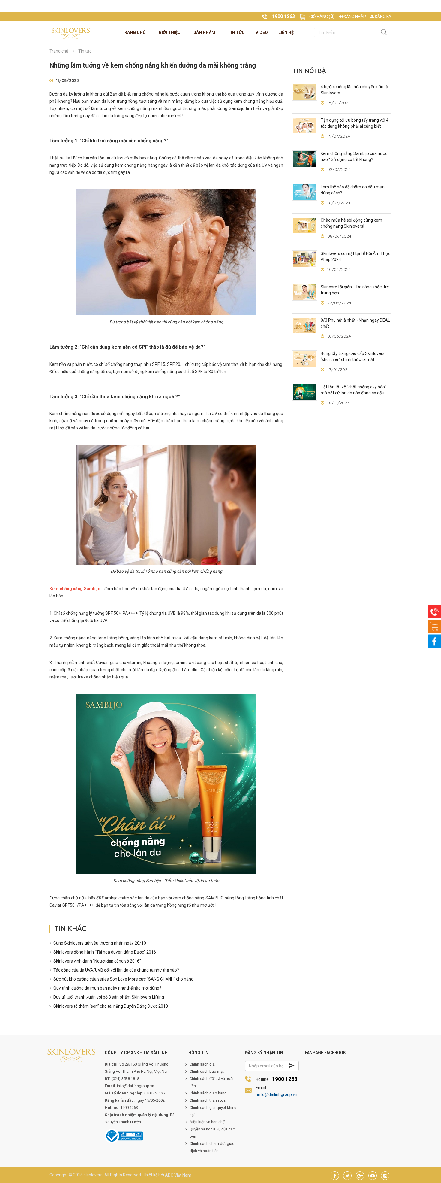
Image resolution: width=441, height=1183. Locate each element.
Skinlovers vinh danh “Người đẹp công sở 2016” (97, 961)
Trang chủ (134, 32)
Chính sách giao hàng (208, 1093)
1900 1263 (284, 1079)
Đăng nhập (354, 16)
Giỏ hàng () (321, 16)
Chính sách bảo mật (207, 1071)
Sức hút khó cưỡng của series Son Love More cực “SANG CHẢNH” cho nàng (123, 979)
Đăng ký (383, 16)
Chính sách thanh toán (209, 1100)
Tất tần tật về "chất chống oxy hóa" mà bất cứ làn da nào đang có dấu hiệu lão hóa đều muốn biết (353, 392)
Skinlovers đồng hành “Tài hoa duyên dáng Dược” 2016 (104, 952)
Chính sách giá (202, 1064)
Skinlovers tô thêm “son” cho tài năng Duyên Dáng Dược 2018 (110, 1006)
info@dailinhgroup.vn (277, 1094)
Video (262, 32)
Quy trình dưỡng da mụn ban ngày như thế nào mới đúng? (107, 988)
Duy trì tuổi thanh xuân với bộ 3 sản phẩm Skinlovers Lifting (108, 997)
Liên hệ (286, 32)
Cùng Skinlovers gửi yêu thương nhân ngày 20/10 (99, 943)
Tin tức (236, 32)
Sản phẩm (204, 32)
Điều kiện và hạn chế (207, 1122)
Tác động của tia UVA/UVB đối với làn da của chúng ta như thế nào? (116, 970)
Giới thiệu (170, 32)
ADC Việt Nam (178, 1174)
